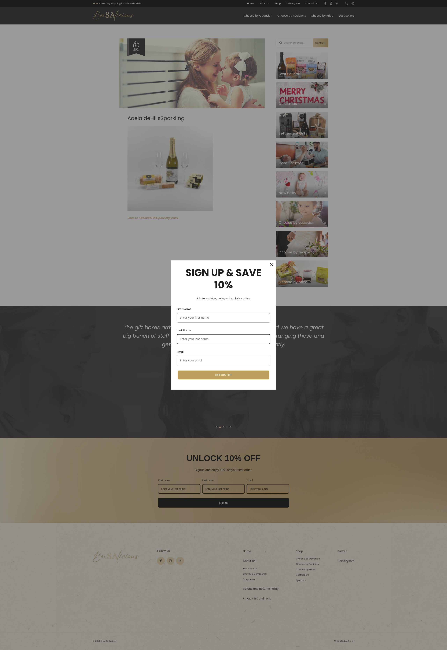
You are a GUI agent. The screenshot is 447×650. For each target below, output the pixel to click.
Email (180, 352)
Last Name (184, 330)
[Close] (272, 264)
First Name (184, 309)
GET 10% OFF (223, 375)
